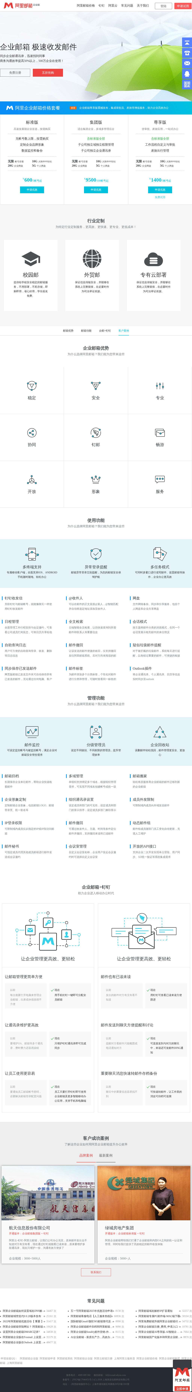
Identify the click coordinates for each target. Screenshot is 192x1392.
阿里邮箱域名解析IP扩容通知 (155, 1311)
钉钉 (102, 5)
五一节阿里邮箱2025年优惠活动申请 (92, 1311)
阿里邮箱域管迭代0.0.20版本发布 (22, 1316)
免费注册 (15, 72)
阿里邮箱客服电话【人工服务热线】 (92, 1316)
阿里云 (112, 5)
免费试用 (160, 197)
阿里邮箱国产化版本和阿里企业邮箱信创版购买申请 (160, 1337)
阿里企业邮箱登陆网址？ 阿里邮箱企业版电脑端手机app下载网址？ (24, 1326)
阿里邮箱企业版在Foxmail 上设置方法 (24, 1337)
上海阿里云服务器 (124, 1358)
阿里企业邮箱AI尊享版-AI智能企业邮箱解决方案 (160, 1332)
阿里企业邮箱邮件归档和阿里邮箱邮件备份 (92, 1326)
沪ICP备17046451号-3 (82, 1379)
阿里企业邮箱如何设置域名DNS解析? (24, 1311)
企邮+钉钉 (105, 330)
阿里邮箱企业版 (29, 1358)
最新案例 (105, 1155)
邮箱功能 (86, 330)
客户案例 (123, 330)
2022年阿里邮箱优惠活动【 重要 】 (23, 1321)
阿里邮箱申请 (48, 1358)
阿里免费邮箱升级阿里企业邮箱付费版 (160, 1321)
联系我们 (96, 1272)
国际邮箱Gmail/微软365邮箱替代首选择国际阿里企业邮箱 (92, 1321)
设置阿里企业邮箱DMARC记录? (21, 1332)
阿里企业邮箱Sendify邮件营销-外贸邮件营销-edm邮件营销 (92, 1332)
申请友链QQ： (9, 1358)
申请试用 (183, 6)
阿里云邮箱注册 (103, 1358)
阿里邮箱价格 (86, 5)
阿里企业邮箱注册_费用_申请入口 (158, 1326)
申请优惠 (32, 189)
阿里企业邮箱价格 (147, 1358)
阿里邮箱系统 (65, 1358)
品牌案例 (86, 1155)
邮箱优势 (68, 330)
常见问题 (127, 5)
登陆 (163, 6)
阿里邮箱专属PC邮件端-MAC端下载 (159, 1316)
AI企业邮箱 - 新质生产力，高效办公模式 (92, 1337)
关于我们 (143, 5)
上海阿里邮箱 (14, 1363)
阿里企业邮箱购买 (169, 1358)
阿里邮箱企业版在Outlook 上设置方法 (24, 1342)
